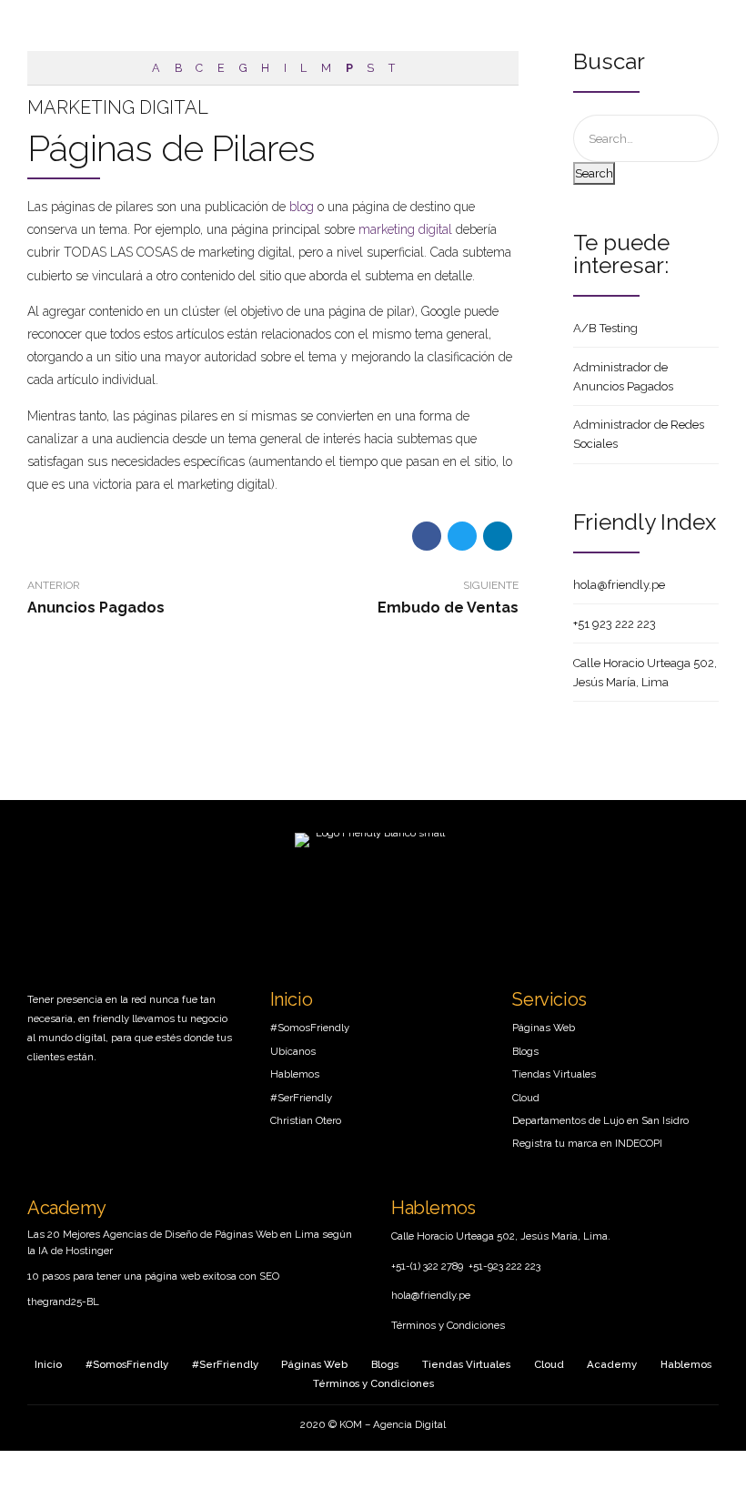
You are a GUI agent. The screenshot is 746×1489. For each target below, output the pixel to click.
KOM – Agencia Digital (392, 1424)
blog (301, 206)
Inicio (291, 999)
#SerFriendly (301, 1097)
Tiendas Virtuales (554, 1074)
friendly (111, 1018)
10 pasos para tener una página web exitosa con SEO (153, 1276)
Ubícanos (293, 1051)
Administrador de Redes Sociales (638, 434)
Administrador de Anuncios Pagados (623, 376)
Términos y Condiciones (448, 1325)
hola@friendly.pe (619, 585)
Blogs (525, 1051)
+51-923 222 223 (504, 1266)
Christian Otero (305, 1120)
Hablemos (294, 1074)
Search (594, 173)
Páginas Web (543, 1027)
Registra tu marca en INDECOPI (587, 1143)
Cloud (525, 1097)
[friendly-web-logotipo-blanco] (373, 878)
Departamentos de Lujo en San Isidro (600, 1120)
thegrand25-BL (63, 1301)
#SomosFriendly (309, 1027)
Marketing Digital (117, 107)
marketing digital (405, 229)
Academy (66, 1208)
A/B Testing (605, 328)
